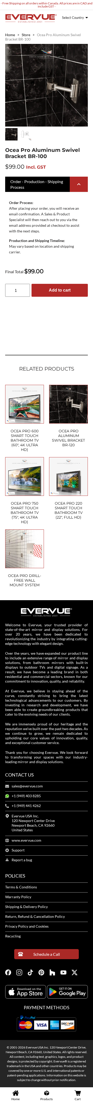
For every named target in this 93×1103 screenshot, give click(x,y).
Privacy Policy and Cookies (27, 926)
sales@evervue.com (27, 786)
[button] (46, 184)
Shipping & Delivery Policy (26, 907)
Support (18, 850)
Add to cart (60, 290)
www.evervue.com (26, 840)
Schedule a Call (46, 954)
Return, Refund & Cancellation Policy (35, 916)
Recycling (13, 936)
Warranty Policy (18, 897)
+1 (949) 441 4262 (26, 806)
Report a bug (22, 860)
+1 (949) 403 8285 (26, 796)
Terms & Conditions (21, 887)
